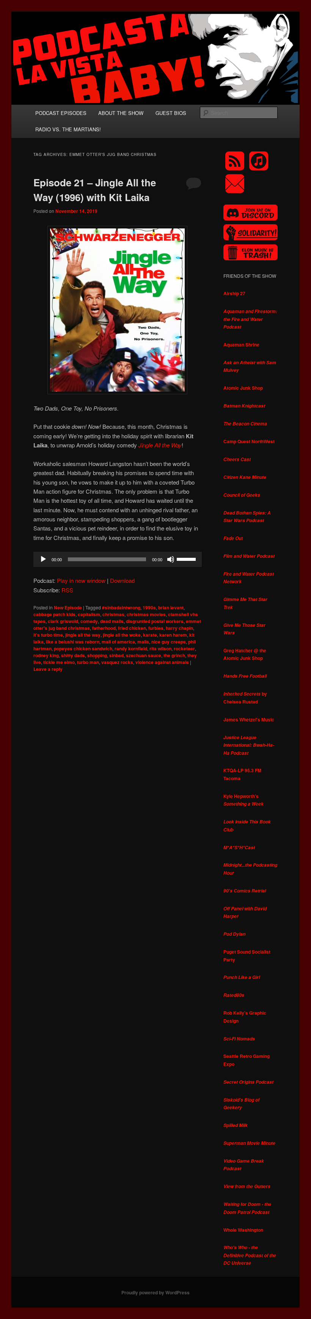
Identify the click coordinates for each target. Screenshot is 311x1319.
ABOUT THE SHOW (120, 112)
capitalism (89, 614)
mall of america (118, 641)
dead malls (112, 621)
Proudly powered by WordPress (155, 1292)
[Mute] (170, 559)
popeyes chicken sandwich (83, 648)
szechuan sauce (143, 655)
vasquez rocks (117, 662)
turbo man (88, 662)
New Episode (68, 607)
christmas (113, 614)
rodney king (46, 655)
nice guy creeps (168, 641)
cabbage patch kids (54, 614)
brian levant (171, 607)
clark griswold (63, 621)
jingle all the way (83, 634)
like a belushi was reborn (72, 641)
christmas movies (146, 614)
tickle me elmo (59, 662)
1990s (149, 607)
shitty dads (73, 655)
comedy (89, 621)
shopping (97, 655)
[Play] (43, 559)
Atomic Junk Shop (243, 387)
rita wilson (160, 648)
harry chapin (179, 628)
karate (150, 634)
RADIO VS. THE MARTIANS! (68, 129)
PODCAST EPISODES (60, 112)
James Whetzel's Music (248, 719)
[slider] (187, 558)
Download (122, 580)
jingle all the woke (122, 634)
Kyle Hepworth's (243, 800)
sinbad (116, 655)
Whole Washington (243, 1229)
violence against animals (162, 662)
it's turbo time (48, 634)
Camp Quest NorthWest (249, 441)
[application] (117, 559)
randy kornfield (131, 648)
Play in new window (81, 580)
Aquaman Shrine (241, 344)
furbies (155, 628)
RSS (67, 590)
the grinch (174, 655)
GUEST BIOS (171, 112)
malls (143, 641)
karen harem (173, 634)
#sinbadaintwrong (121, 607)
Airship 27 (234, 293)
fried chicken (132, 628)
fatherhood (104, 628)
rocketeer (184, 648)
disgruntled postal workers (155, 621)
